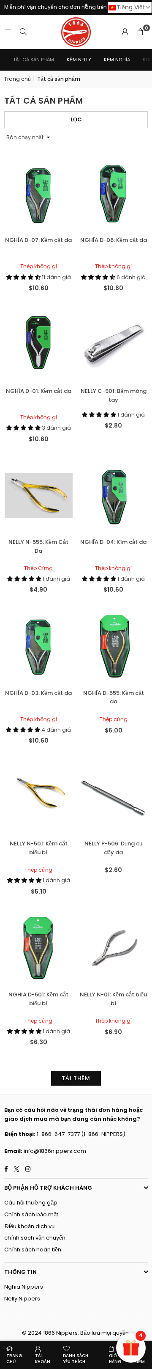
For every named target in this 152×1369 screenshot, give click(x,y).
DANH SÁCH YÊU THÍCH (75, 1359)
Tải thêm (76, 1078)
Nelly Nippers (22, 1299)
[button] (140, 32)
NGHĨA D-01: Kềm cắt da (38, 391)
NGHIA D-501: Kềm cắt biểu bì (38, 998)
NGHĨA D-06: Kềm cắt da (113, 240)
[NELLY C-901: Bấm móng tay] (114, 345)
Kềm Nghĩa (117, 59)
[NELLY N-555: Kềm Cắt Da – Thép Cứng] (39, 495)
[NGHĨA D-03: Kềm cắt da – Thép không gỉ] (39, 646)
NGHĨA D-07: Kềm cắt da (38, 240)
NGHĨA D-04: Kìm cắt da (113, 542)
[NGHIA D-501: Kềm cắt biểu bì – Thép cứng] (39, 948)
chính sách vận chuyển (34, 1238)
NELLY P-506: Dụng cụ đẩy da (113, 848)
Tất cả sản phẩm (33, 59)
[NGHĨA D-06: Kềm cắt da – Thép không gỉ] (114, 194)
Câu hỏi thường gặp (30, 1203)
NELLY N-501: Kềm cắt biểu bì (39, 848)
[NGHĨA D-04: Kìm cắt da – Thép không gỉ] (114, 495)
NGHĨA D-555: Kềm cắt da (113, 697)
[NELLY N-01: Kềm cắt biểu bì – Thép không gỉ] (114, 948)
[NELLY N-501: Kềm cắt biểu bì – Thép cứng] (39, 797)
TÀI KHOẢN (42, 1359)
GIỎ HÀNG (115, 1359)
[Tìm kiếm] (23, 32)
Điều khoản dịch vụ (29, 1226)
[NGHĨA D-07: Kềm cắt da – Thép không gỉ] (39, 194)
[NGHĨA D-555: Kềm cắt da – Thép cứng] (114, 646)
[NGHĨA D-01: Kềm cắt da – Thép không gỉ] (39, 345)
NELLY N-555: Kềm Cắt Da (38, 546)
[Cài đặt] (125, 32)
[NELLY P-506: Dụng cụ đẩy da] (114, 797)
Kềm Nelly (79, 59)
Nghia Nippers (23, 1287)
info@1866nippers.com (55, 1151)
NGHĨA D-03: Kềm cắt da (38, 693)
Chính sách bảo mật (31, 1214)
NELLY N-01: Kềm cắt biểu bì (113, 998)
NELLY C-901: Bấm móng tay (114, 395)
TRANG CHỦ (14, 1359)
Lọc (76, 119)
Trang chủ (17, 78)
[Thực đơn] (8, 32)
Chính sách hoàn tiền (32, 1250)
